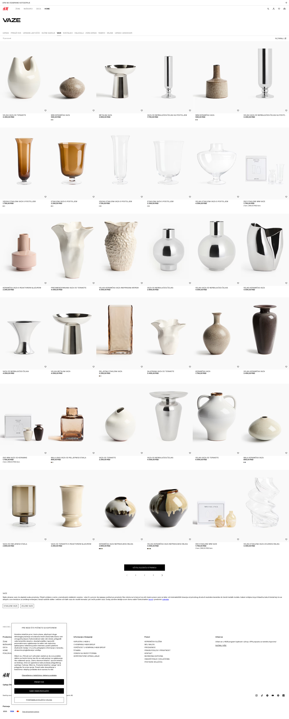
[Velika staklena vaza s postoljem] (217, 163)
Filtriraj (279, 38)
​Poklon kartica (10, 653)
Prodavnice (150, 647)
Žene (17, 9)
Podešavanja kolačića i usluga (39, 700)
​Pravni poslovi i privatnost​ (157, 650)
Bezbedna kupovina (153, 656)
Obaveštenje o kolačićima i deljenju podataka (39, 675)
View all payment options (30, 712)
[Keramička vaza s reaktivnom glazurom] (24, 250)
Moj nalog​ (149, 644)
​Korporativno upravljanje (87, 656)
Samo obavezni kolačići (39, 691)
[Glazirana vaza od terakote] (168, 333)
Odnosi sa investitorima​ (85, 653)
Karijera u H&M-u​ (82, 641)
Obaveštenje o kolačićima (157, 659)
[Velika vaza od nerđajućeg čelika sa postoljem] (265, 77)
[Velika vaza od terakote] (24, 77)
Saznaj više (220, 645)
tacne (151, 599)
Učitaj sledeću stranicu (144, 568)
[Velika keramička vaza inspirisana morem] (120, 250)
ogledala (165, 599)
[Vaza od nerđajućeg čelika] (168, 250)
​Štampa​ (77, 650)
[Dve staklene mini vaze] (265, 163)
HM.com (6, 627)
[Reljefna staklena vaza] (120, 333)
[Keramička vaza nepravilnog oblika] (120, 506)
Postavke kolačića (153, 662)
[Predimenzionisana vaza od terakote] (72, 250)
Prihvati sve (39, 682)
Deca (38, 9)
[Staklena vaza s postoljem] (72, 163)
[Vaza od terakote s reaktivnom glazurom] (72, 506)
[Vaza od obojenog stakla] (24, 506)
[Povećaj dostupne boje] (52, 119)
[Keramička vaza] (217, 333)
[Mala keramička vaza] (265, 420)
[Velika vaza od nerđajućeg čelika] (217, 250)
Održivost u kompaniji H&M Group (89, 647)
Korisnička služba (153, 641)
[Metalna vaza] (120, 77)
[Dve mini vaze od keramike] (24, 420)
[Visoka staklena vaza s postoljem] (24, 163)
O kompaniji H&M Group (84, 644)
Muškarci (28, 9)
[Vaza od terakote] (120, 420)
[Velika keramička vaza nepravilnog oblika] (168, 506)
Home (47, 9)
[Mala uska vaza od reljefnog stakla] (72, 420)
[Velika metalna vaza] (72, 333)
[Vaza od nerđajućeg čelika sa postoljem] (168, 77)
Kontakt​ (148, 653)
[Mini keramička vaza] (72, 77)
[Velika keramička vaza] (265, 250)
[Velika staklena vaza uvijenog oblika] (265, 506)
